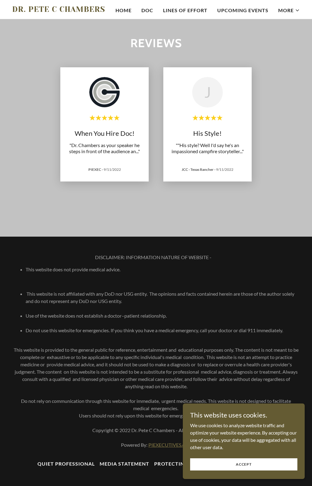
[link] (62, 10)
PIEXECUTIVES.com (169, 445)
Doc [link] (147, 10)
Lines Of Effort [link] (185, 10)
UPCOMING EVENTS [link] (242, 10)
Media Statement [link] (124, 464)
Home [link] (123, 10)
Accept (244, 464)
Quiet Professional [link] (66, 464)
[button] (289, 10)
